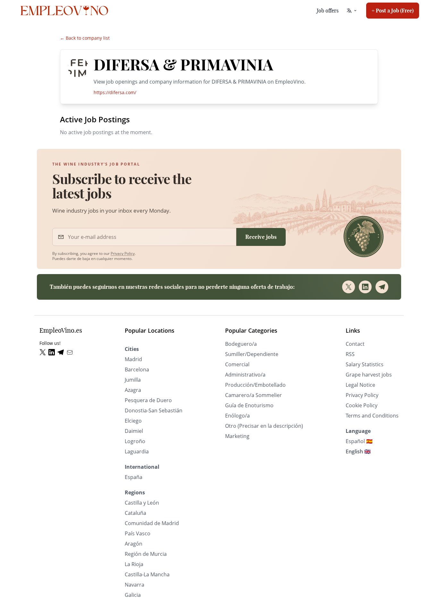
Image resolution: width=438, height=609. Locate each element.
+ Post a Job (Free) (393, 10)
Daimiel (134, 430)
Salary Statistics (364, 364)
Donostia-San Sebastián (153, 410)
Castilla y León (142, 502)
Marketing (237, 436)
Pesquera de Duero (148, 400)
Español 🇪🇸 (359, 441)
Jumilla (133, 379)
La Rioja (134, 564)
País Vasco (137, 533)
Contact (355, 343)
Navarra (134, 584)
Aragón (133, 543)
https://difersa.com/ (115, 92)
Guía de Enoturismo (249, 405)
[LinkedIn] (365, 286)
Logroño (135, 441)
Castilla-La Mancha (147, 574)
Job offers (328, 10)
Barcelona (137, 369)
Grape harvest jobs (369, 374)
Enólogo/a (237, 415)
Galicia (133, 594)
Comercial (237, 364)
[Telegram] (381, 286)
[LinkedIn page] (52, 352)
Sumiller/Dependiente (251, 354)
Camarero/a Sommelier (253, 395)
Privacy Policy (123, 253)
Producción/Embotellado (255, 384)
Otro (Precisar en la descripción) (264, 425)
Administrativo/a (245, 374)
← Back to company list (85, 38)
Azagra (133, 390)
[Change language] (351, 10)
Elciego (133, 420)
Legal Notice (360, 384)
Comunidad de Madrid (152, 523)
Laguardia (137, 451)
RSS (350, 354)
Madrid (133, 359)
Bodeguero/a (241, 343)
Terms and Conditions (372, 415)
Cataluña (135, 512)
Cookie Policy (361, 405)
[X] (348, 286)
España (133, 477)
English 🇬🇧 (358, 451)
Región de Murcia (146, 553)
